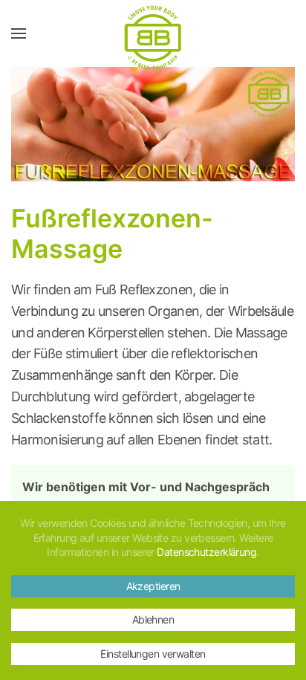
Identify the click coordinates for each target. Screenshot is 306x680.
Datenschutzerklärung (206, 551)
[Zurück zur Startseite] (153, 33)
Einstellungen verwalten (152, 653)
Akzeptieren (153, 586)
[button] (18, 33)
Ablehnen (153, 619)
